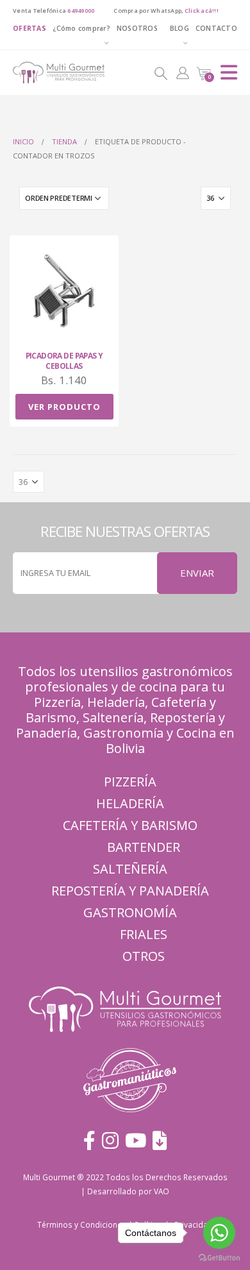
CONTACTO (216, 28)
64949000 (80, 10)
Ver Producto (64, 406)
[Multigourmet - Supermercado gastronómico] (48, 72)
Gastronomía (130, 912)
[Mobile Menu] (229, 72)
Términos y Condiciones (81, 1224)
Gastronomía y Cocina (149, 732)
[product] (64, 291)
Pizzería (57, 702)
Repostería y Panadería (130, 890)
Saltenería (113, 717)
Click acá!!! (202, 10)
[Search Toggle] (161, 72)
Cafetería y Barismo (130, 825)
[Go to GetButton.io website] (219, 1257)
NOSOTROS (137, 28)
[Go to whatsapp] (219, 1233)
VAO (161, 1191)
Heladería (116, 702)
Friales (143, 934)
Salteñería (130, 868)
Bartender (143, 847)
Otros (143, 956)
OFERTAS (29, 28)
